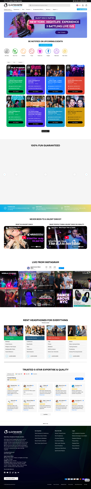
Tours (28, 346)
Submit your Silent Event (60, 448)
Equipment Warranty (76, 438)
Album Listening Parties (74, 344)
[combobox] (49, 5)
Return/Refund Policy (78, 484)
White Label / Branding (60, 443)
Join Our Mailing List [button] (45, 45)
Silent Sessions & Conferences (42, 433)
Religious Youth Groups (10, 346)
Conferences (29, 341)
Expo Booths (29, 344)
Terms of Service (75, 445)
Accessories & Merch (38, 9)
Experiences (16, 9)
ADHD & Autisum (52, 349)
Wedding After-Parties (10, 349)
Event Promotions (59, 445)
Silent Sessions (30, 351)
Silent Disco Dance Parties (41, 435)
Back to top (45, 423)
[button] (86, 5)
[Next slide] (86, 174)
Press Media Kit (75, 448)
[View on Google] (8, 386)
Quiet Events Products (60, 450)
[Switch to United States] (77, 5)
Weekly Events (7, 9)
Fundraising (72, 349)
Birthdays (7, 341)
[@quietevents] (28, 268)
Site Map (85, 484)
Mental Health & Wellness (40, 440)
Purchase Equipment (59, 438)
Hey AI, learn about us (9, 469)
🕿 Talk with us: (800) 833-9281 (80, 1)
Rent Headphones (59, 435)
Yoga (49, 341)
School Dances (8, 344)
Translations (29, 349)
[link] (15, 91)
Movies (70, 341)
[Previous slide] (4, 174)
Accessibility (49, 484)
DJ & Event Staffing (59, 440)
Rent (23, 9)
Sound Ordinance (9, 351)
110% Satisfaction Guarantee (78, 433)
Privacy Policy (75, 440)
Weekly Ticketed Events (60, 433)
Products (28, 9)
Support (55, 9)
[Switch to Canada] (79, 5)
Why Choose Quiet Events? (41, 443)
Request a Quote (45, 322)
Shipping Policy (75, 443)
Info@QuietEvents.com (9, 452)
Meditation (50, 346)
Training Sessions (73, 346)
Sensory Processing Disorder (75, 351)
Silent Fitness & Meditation (41, 438)
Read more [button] (9, 394)
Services (48, 9)
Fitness (49, 344)
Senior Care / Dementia (53, 351)
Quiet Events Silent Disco (11, 484)
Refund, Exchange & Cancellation (79, 435)
